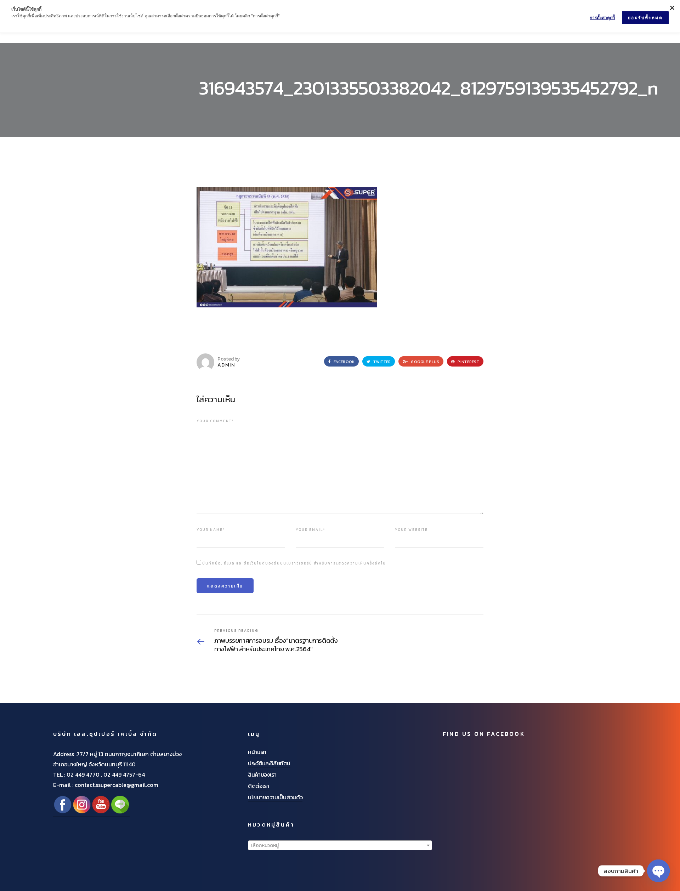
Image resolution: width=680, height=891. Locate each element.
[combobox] (340, 845)
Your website (411, 529)
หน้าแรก (257, 752)
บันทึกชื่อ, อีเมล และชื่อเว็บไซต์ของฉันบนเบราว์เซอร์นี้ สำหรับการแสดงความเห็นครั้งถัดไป (294, 563)
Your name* (211, 529)
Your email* (310, 529)
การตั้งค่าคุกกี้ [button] (602, 17)
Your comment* (215, 421)
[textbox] (340, 846)
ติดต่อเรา (258, 786)
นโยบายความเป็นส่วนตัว (275, 797)
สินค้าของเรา (262, 774)
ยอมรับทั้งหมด (645, 17)
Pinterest (468, 361)
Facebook (344, 361)
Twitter (381, 361)
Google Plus (424, 361)
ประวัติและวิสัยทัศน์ (269, 763)
